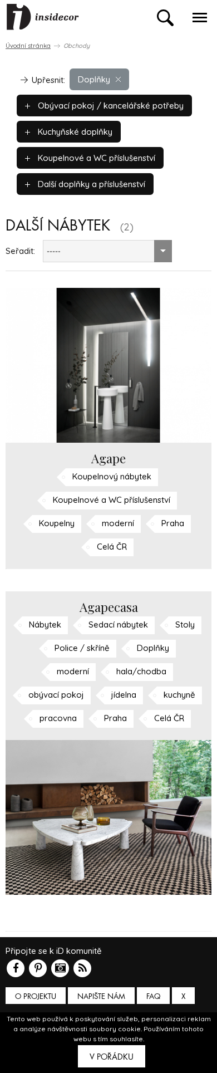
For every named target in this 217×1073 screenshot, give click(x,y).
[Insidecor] (43, 17)
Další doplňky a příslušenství (90, 184)
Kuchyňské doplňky (74, 131)
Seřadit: (20, 251)
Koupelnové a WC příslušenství (95, 158)
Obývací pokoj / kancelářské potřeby (110, 105)
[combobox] (107, 251)
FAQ (153, 996)
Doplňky (94, 79)
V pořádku (112, 1057)
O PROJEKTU (35, 996)
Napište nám (101, 996)
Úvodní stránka (28, 46)
